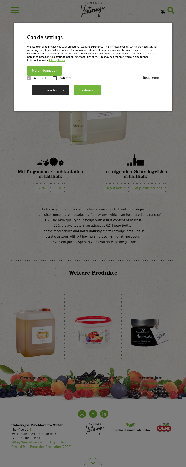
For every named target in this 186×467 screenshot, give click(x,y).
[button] (151, 78)
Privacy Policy (57, 60)
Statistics (65, 78)
